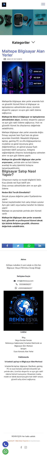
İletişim (23, 349)
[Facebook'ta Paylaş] (7, 246)
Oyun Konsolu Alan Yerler (23, 352)
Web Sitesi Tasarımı (22, 441)
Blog (23, 338)
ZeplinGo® (11, 441)
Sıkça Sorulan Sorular (23, 340)
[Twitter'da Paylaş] (18, 246)
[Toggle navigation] (43, 4)
